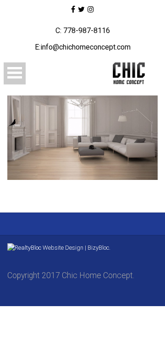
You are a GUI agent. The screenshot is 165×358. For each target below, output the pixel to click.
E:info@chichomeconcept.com (83, 47)
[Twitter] (81, 9)
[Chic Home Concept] (127, 73)
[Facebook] (72, 9)
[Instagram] (90, 9)
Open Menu (15, 73)
